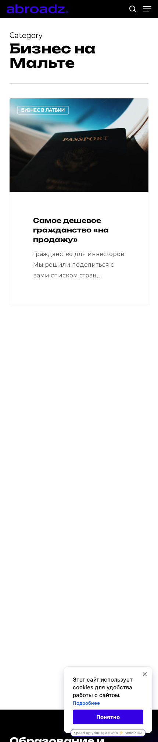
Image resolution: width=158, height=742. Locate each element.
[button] (147, 9)
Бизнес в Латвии (43, 110)
